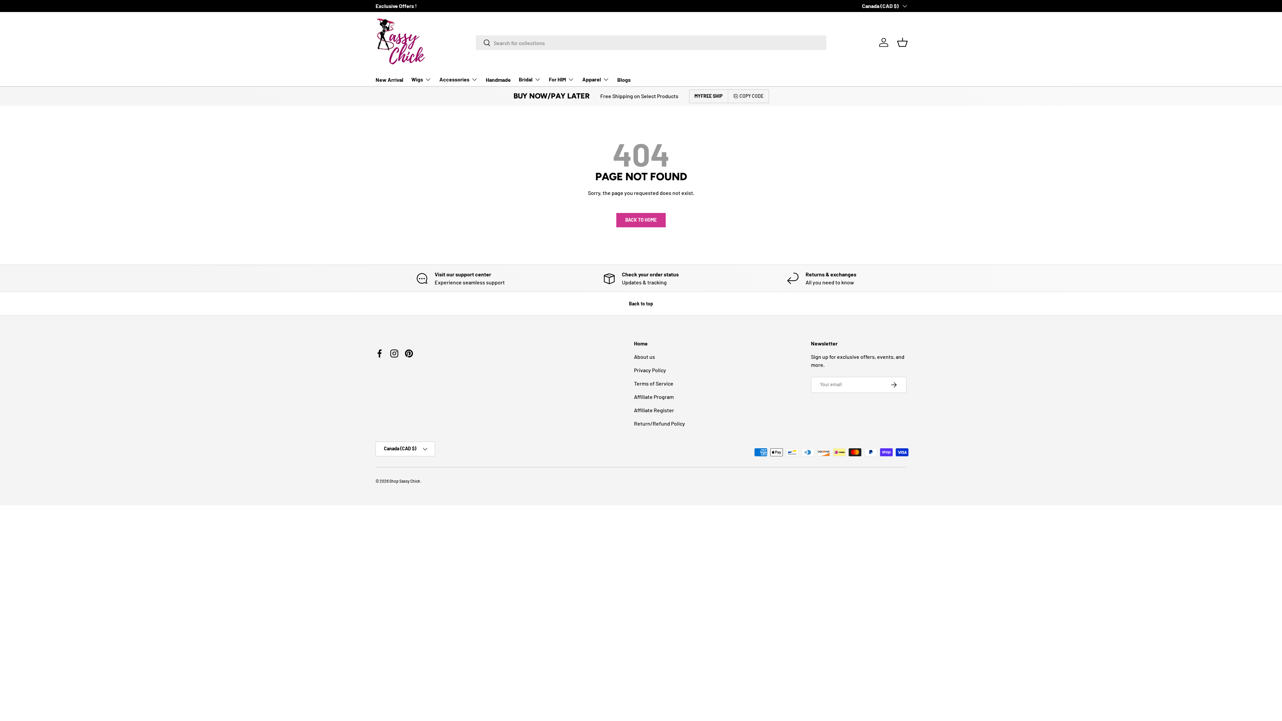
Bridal (525, 79)
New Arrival (389, 79)
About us (644, 356)
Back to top (641, 303)
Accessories (454, 79)
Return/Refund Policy (659, 423)
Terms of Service (653, 383)
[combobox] (651, 42)
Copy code (751, 96)
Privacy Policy (650, 370)
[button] (902, 42)
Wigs (417, 79)
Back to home (641, 220)
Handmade (498, 79)
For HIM (557, 79)
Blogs (624, 79)
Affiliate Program (654, 397)
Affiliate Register (654, 410)
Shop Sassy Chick (405, 481)
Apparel (591, 79)
